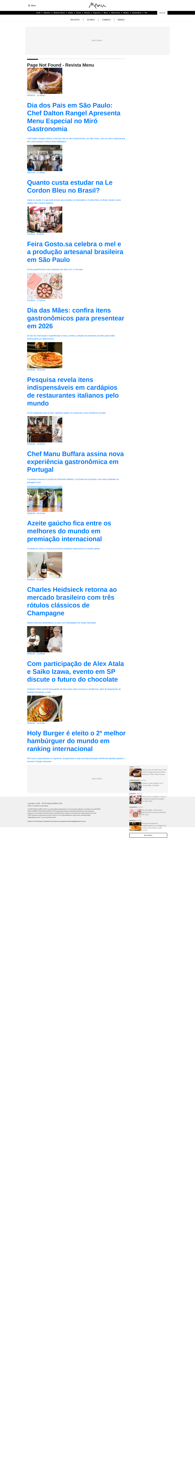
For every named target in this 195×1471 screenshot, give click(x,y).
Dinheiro (47, 13)
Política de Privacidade (35, 821)
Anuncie (162, 13)
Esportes (96, 13)
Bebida (121, 20)
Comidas (106, 20)
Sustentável (136, 13)
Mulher (126, 13)
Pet (146, 13)
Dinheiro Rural (59, 13)
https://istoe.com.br (34, 817)
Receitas (75, 20)
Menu (106, 13)
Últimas (91, 20)
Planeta (87, 13)
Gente (78, 13)
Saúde (70, 13)
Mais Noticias (148, 835)
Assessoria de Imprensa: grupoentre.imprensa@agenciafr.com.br (65, 821)
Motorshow (115, 13)
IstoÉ (38, 13)
